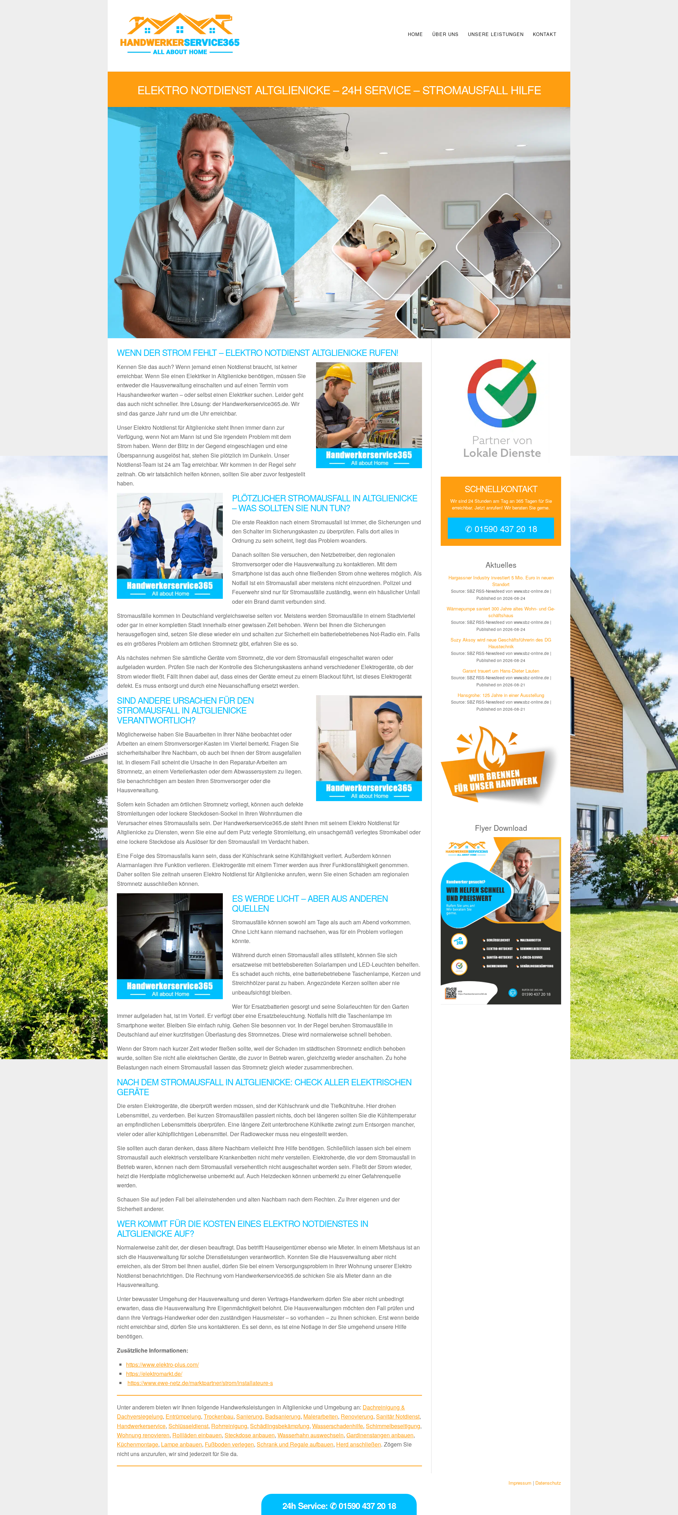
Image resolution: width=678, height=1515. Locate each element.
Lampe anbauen (181, 1444)
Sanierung (249, 1416)
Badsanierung (283, 1416)
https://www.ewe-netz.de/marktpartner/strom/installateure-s (200, 1383)
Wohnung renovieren (143, 1435)
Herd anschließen (358, 1444)
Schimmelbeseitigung (393, 1426)
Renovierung (357, 1416)
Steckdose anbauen (250, 1435)
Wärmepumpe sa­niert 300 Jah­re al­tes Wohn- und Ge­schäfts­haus (501, 612)
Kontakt (545, 34)
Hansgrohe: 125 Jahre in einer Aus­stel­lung (501, 695)
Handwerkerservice (141, 1426)
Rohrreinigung (229, 1426)
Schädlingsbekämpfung (279, 1426)
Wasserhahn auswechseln (311, 1435)
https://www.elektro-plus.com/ (162, 1364)
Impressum (520, 1482)
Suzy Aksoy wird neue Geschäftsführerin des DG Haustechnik (501, 643)
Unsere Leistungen (496, 34)
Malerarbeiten (320, 1416)
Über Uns (445, 34)
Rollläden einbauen (197, 1435)
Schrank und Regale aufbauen (295, 1444)
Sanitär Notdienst (398, 1416)
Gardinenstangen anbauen (380, 1435)
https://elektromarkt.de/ (154, 1374)
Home (415, 34)
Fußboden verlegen (229, 1444)
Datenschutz (548, 1482)
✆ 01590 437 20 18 (501, 528)
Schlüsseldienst (188, 1426)
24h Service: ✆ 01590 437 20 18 (339, 1505)
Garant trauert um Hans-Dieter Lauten (501, 670)
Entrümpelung (183, 1416)
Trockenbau (218, 1416)
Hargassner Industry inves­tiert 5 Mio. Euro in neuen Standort (501, 580)
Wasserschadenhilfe (337, 1426)
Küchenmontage (137, 1444)
